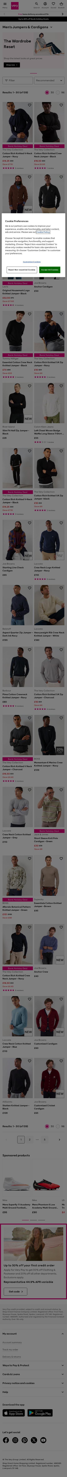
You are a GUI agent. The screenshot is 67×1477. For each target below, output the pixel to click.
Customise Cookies (32, 262)
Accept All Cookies (49, 270)
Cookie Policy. (43, 232)
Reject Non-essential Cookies (21, 270)
